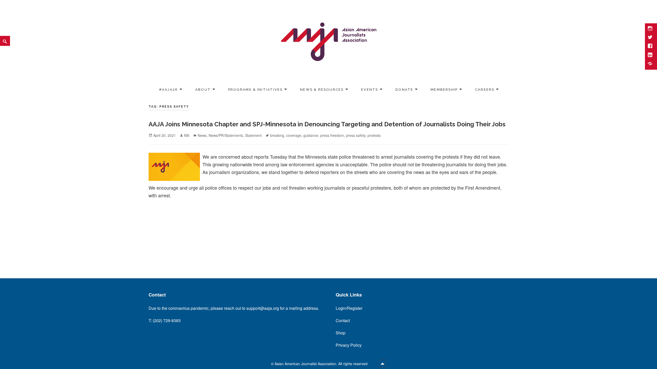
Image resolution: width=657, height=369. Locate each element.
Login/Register (349, 308)
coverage (293, 135)
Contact (343, 320)
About (203, 89)
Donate (404, 89)
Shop (340, 333)
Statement (253, 135)
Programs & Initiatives (255, 89)
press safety (355, 135)
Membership (444, 89)
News (202, 135)
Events (369, 89)
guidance (310, 135)
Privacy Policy (349, 345)
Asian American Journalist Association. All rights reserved (322, 363)
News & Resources (322, 89)
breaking (277, 135)
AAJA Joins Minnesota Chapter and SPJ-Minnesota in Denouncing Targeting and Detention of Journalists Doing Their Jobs (327, 124)
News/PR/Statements (226, 135)
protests (374, 135)
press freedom (332, 135)
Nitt (186, 135)
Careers (484, 89)
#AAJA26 (168, 89)
